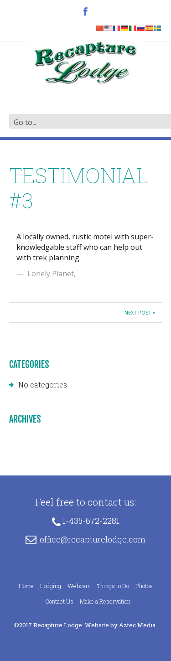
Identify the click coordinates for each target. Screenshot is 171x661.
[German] (125, 27)
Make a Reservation (105, 601)
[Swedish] (158, 27)
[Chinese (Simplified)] (100, 27)
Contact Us (59, 601)
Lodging (50, 586)
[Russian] (141, 27)
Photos (144, 586)
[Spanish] (149, 27)
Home (26, 586)
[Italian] (133, 27)
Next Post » (139, 312)
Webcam (79, 586)
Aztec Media (137, 625)
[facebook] (85, 12)
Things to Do (113, 586)
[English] (108, 27)
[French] (117, 27)
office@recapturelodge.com (92, 539)
